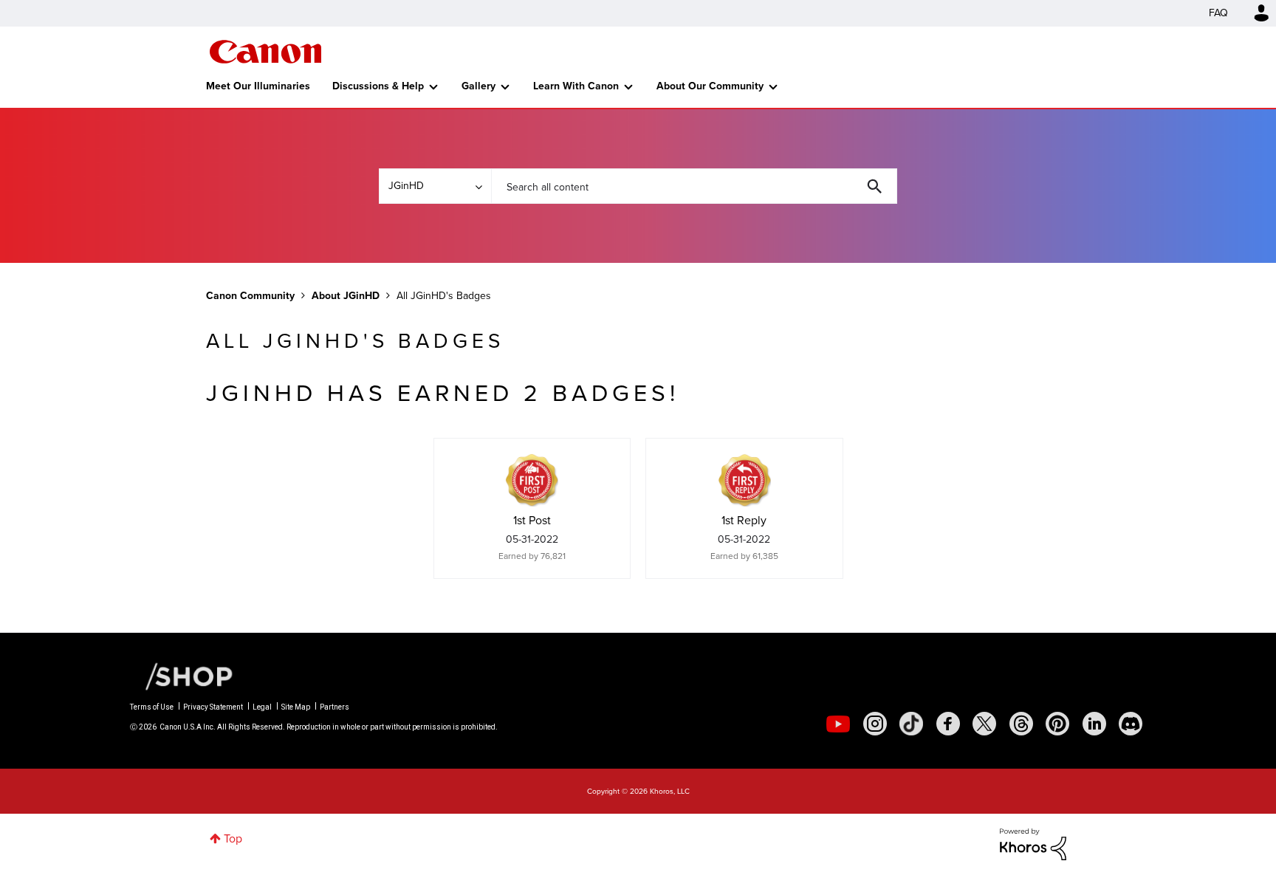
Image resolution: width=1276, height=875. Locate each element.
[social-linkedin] (1094, 723)
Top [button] (233, 838)
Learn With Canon (576, 86)
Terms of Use (152, 707)
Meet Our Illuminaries (258, 86)
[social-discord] (1130, 723)
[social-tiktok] (911, 723)
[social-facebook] (948, 723)
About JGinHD (346, 295)
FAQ (1218, 13)
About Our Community (710, 86)
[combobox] (694, 186)
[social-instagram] (875, 723)
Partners (334, 707)
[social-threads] (1021, 723)
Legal (262, 707)
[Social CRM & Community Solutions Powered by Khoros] (1033, 842)
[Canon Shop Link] (181, 675)
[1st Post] (531, 480)
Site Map (295, 707)
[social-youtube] (838, 723)
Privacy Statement (213, 707)
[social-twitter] (984, 723)
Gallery (478, 86)
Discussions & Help (378, 86)
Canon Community (265, 51)
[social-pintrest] (1057, 723)
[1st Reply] (744, 480)
